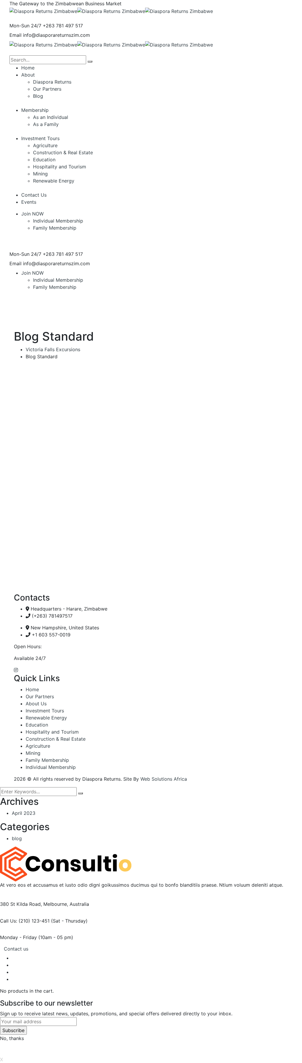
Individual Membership (58, 221)
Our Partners (40, 696)
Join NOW (32, 214)
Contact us (16, 949)
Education (37, 725)
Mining (33, 753)
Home (32, 689)
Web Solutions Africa (163, 779)
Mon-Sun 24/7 (25, 26)
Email (15, 35)
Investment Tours (45, 711)
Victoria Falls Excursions (53, 349)
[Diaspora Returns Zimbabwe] (43, 11)
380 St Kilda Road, (21, 904)
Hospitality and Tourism (52, 732)
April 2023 (23, 813)
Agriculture (38, 746)
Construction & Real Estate (56, 739)
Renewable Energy (46, 718)
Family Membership (54, 228)
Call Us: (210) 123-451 (25, 921)
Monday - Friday (18, 937)
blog (17, 838)
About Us (36, 704)
